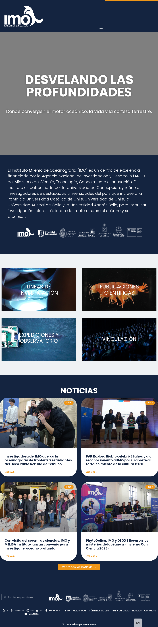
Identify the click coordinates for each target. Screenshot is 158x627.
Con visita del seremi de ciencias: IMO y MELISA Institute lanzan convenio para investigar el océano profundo (37, 544)
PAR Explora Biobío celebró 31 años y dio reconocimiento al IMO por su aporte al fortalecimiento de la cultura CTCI (119, 460)
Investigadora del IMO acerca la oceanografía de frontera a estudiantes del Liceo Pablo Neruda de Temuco (38, 460)
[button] (101, 27)
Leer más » (10, 472)
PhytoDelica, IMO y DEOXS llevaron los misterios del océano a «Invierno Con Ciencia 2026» (117, 544)
